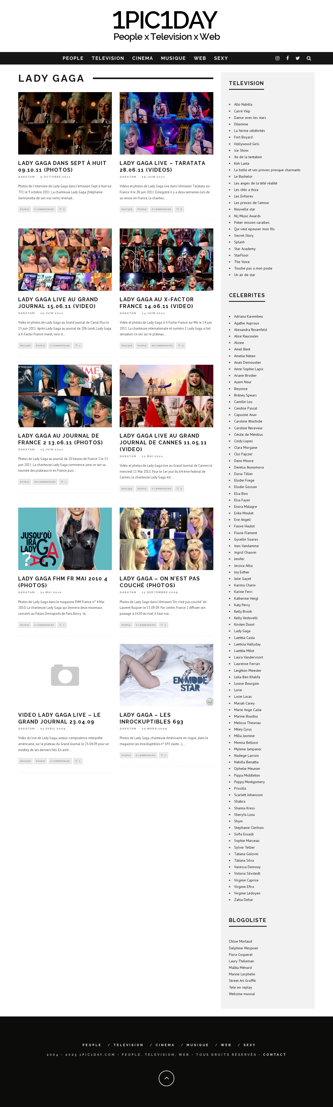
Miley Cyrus (243, 729)
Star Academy (245, 248)
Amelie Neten (244, 356)
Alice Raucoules (246, 336)
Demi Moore (244, 460)
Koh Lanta (241, 163)
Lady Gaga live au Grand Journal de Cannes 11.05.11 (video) (163, 442)
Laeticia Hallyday (247, 644)
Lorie (238, 690)
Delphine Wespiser (243, 948)
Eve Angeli (242, 519)
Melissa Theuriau (247, 722)
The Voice (242, 261)
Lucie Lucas (243, 696)
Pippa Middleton (247, 775)
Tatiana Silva (244, 860)
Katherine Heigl (246, 598)
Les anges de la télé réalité (255, 183)
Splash (239, 242)
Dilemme (241, 124)
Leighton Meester (247, 670)
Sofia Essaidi (244, 834)
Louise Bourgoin (246, 683)
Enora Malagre (245, 506)
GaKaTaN (26, 176)
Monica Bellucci (246, 742)
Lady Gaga (242, 631)
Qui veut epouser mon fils (254, 229)
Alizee (239, 342)
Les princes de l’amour (251, 202)
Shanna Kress (244, 808)
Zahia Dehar (243, 899)
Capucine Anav (245, 414)
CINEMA (142, 58)
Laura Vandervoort (248, 657)
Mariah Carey (244, 703)
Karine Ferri (243, 591)
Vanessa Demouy (247, 867)
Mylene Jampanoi (247, 749)
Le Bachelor (243, 176)
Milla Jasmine (244, 735)
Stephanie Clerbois (249, 827)
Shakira (239, 801)
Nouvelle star (244, 209)
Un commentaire (162, 345)
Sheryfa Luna (244, 814)
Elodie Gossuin (245, 486)
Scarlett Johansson (248, 794)
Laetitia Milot (244, 650)
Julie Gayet (242, 578)
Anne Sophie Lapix (248, 369)
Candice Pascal (245, 408)
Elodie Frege (244, 480)
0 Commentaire (44, 209)
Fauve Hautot (244, 526)
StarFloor (241, 255)
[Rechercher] (309, 58)
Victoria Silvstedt (247, 873)
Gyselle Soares (246, 539)
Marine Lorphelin (242, 974)
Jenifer (239, 558)
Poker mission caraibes (252, 222)
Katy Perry (242, 605)
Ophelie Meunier (247, 768)
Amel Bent (242, 349)
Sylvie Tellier (244, 847)
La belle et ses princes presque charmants (267, 170)
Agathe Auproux (246, 323)
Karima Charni (244, 585)
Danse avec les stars (250, 117)
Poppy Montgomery (249, 781)
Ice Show (241, 150)
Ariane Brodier (245, 375)
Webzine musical (242, 993)
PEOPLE (73, 58)
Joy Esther (241, 572)
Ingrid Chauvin (245, 552)
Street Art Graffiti (242, 980)
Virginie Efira (244, 886)
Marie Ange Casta (247, 709)
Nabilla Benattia (246, 762)
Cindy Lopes (243, 441)
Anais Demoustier (247, 362)
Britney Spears (245, 395)
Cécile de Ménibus (248, 434)
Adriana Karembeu (248, 316)
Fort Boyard (243, 137)
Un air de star (244, 274)
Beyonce (241, 388)
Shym (238, 821)
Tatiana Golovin (246, 854)
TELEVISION (108, 58)
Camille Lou (243, 401)
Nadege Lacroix (246, 755)
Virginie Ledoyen (247, 893)
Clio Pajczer (243, 454)
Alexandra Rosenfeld (250, 329)
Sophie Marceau (246, 840)
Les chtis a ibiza (246, 189)
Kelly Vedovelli (246, 618)
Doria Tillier (243, 473)
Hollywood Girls (246, 144)
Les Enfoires (243, 196)
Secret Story (244, 235)
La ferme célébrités (249, 130)
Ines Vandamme (246, 545)
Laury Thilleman (241, 961)
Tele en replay (240, 987)
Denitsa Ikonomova (249, 467)
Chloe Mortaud (240, 941)
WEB (200, 58)
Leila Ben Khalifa (247, 677)
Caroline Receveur (248, 428)
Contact (275, 1055)
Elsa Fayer (242, 500)
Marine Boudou (246, 716)
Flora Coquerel (241, 954)
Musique (126, 209)
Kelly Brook (243, 611)
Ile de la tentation (248, 157)
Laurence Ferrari (247, 663)
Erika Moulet (243, 513)
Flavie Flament (245, 532)
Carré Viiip (242, 111)
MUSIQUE (173, 58)
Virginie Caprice (246, 880)
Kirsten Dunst (244, 624)
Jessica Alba (243, 565)
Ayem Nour (243, 382)
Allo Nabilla (243, 104)
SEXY (221, 58)
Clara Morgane (245, 447)
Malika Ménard (240, 967)
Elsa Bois (241, 493)
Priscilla (240, 788)
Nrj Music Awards (247, 216)
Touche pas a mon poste (253, 268)
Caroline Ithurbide (248, 421)
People (24, 209)
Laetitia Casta (244, 637)
